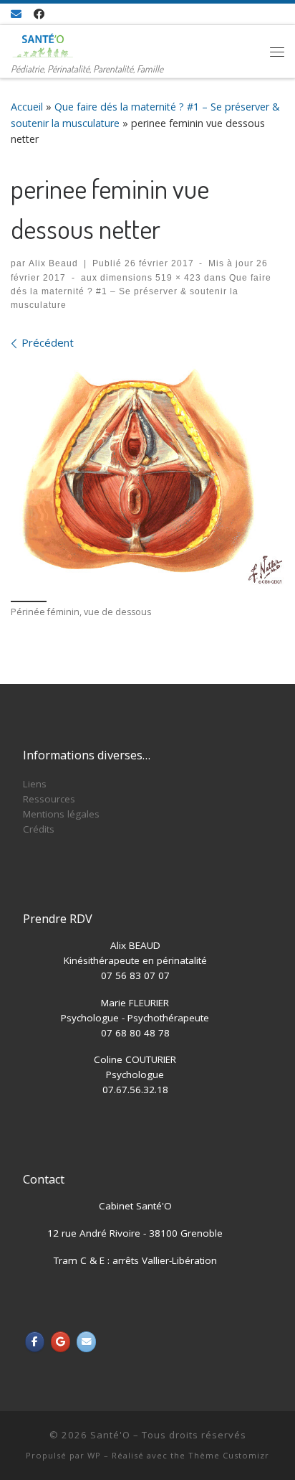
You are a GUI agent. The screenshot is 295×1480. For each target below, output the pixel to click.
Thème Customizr (228, 1455)
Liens (35, 783)
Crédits (38, 829)
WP (94, 1455)
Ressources (49, 798)
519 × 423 (177, 278)
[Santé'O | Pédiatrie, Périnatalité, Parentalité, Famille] (43, 42)
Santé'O (110, 1434)
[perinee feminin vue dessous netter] (147, 473)
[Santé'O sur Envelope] (86, 1341)
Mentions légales (61, 813)
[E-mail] (16, 14)
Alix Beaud (53, 263)
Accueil (27, 106)
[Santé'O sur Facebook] (34, 1341)
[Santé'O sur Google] (60, 1341)
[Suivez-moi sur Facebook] (39, 14)
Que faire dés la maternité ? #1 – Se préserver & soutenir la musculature (141, 292)
